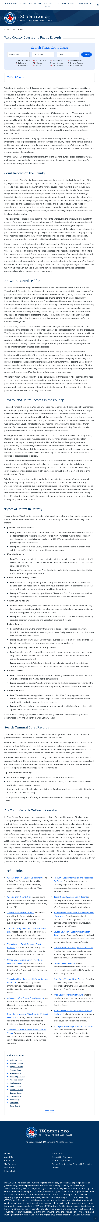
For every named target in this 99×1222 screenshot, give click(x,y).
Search (86, 54)
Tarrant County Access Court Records (71, 897)
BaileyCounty (15, 1086)
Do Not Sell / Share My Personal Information (72, 1164)
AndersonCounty (16, 1060)
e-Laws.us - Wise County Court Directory (25, 998)
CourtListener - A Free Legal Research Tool (73, 947)
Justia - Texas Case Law (64, 963)
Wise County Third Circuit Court (68, 994)
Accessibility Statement (62, 1157)
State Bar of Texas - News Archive (69, 979)
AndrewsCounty (16, 1063)
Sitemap (55, 1167)
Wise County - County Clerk (19, 897)
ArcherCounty (15, 1073)
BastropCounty (16, 1093)
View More (49, 1110)
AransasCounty (16, 1070)
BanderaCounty (16, 1089)
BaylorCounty (15, 1096)
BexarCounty (15, 1106)
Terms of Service (62, 1211)
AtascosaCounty (16, 1080)
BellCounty (14, 1103)
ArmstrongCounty (17, 1076)
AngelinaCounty (16, 1067)
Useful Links (10, 1164)
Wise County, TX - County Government (24, 877)
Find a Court (9, 1167)
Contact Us (9, 1160)
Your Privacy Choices (61, 1160)
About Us (8, 1157)
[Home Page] (28, 18)
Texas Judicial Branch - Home (20, 912)
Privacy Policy (10, 1171)
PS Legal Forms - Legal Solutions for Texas (73, 1026)
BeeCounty (14, 1099)
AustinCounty (15, 1083)
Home (7, 1153)
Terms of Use (58, 1153)
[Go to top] (95, 1218)
